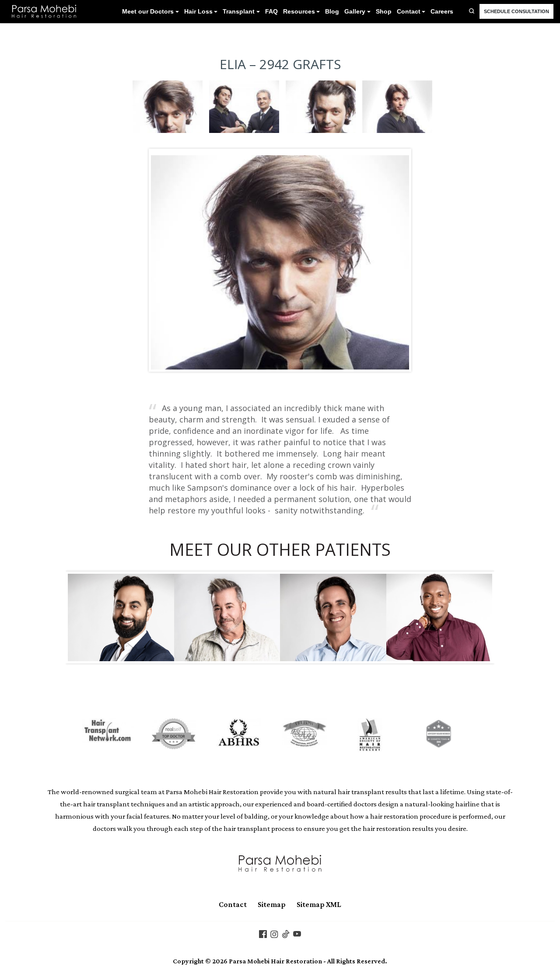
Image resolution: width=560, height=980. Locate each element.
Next (396, 260)
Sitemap (272, 904)
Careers (441, 11)
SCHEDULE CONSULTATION (516, 11)
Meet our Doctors (148, 11)
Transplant (239, 11)
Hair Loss (198, 11)
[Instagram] (274, 933)
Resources (299, 11)
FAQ (271, 11)
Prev (164, 260)
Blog (332, 11)
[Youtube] (297, 933)
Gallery (354, 11)
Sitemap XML (319, 904)
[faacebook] (263, 933)
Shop (384, 11)
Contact (408, 11)
